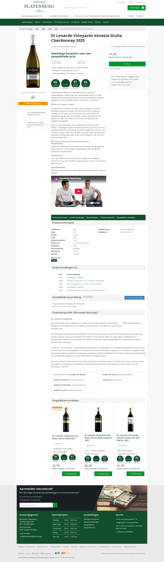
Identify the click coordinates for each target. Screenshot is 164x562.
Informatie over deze (70, 374)
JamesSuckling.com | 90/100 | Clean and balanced (86, 290)
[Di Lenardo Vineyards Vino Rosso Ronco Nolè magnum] (98, 419)
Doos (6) (127, 64)
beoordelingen (68, 558)
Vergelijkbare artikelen (126, 217)
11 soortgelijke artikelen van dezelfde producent (128, 46)
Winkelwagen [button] (136, 8)
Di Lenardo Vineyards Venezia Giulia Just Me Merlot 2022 (128, 438)
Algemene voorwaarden (88, 547)
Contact (98, 22)
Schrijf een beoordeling (134, 298)
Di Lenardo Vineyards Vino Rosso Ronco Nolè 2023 (65, 437)
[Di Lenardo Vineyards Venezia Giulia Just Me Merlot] (130, 419)
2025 (75, 246)
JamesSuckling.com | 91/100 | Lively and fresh (84, 284)
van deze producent (69, 380)
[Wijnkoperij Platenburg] (39, 6)
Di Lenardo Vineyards (81, 243)
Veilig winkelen (55, 547)
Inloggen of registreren (26, 547)
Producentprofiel (107, 217)
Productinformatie (59, 217)
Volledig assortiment (91, 519)
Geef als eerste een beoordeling (64, 306)
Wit (56, 29)
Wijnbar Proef (86, 22)
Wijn (37, 29)
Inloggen (131, 2)
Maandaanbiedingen (91, 522)
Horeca (106, 22)
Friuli (50, 29)
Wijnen (37, 22)
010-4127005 (121, 2)
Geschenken (47, 22)
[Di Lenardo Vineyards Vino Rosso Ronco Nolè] (66, 419)
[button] (65, 83)
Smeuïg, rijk (58, 443)
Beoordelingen (92, 217)
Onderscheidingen (77, 217)
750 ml (75, 251)
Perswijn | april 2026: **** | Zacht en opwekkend (85, 281)
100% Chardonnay (127, 229)
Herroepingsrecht (130, 547)
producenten (112, 380)
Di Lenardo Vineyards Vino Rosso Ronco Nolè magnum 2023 (98, 438)
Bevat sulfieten (126, 232)
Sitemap (74, 547)
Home (30, 29)
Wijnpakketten (89, 525)
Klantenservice (141, 2)
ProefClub (75, 22)
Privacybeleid (116, 547)
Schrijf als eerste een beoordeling (64, 46)
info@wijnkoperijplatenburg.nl (31, 536)
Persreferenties (89, 527)
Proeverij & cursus (61, 22)
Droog (75, 235)
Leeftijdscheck (104, 547)
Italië (43, 29)
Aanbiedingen (27, 22)
